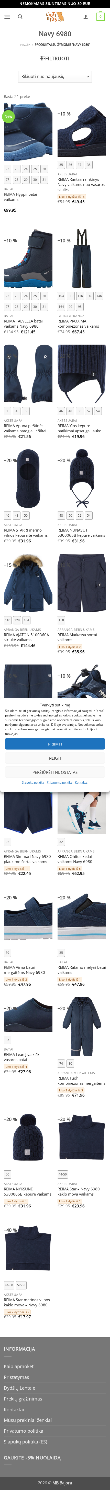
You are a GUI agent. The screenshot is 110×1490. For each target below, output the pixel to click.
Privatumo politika (59, 782)
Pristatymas (16, 1377)
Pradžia (25, 45)
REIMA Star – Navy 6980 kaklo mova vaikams (79, 1192)
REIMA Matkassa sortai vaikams (77, 637)
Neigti (55, 757)
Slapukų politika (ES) (25, 1442)
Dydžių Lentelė (19, 1388)
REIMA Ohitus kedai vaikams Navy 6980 (75, 859)
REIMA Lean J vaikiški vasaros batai (22, 1057)
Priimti (55, 743)
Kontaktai (81, 782)
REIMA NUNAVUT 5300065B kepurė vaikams (81, 533)
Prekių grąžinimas (23, 1399)
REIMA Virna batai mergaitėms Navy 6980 (24, 970)
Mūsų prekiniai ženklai (28, 1420)
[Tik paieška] (20, 16)
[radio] (7, 169)
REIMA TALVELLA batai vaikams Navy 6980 (23, 324)
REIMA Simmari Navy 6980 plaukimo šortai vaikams (27, 859)
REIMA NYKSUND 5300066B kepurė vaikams (27, 1192)
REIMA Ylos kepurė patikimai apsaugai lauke (79, 428)
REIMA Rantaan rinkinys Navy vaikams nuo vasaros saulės (81, 184)
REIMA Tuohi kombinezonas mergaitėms (81, 1081)
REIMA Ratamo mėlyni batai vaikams (82, 970)
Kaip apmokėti (19, 1366)
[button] (7, 17)
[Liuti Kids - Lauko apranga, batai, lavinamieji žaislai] (55, 17)
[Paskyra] (85, 16)
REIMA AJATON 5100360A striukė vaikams (26, 637)
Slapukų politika (33, 782)
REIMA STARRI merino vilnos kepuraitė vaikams (26, 533)
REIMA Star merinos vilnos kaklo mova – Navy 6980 (27, 1302)
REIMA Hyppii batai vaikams (20, 197)
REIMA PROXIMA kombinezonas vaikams (78, 324)
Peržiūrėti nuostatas (55, 772)
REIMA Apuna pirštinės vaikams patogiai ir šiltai (25, 428)
